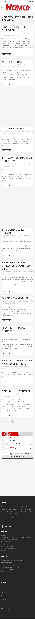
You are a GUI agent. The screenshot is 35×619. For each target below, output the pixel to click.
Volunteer (4, 602)
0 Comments (15, 35)
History (3, 589)
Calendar (3, 599)
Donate (31, 1)
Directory (3, 592)
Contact (3, 605)
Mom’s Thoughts (26, 33)
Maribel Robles (6, 35)
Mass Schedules (5, 1)
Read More (6, 54)
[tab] (10, 434)
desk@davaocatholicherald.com (14, 550)
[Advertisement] (17, 106)
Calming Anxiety (14, 128)
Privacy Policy (5, 609)
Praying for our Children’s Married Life (16, 265)
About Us (3, 586)
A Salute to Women (16, 391)
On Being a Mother (15, 298)
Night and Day (12, 61)
